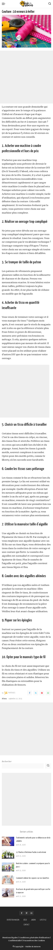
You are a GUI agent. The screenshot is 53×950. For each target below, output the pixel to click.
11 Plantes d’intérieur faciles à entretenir (31, 852)
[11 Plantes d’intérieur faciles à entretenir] (8, 854)
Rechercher (6, 761)
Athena (4, 699)
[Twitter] (35, 692)
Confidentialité (15, 940)
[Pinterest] (41, 692)
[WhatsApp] (48, 692)
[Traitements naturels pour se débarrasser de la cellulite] (8, 841)
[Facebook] (29, 692)
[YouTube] (31, 913)
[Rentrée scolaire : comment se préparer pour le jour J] (8, 867)
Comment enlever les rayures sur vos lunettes (32, 878)
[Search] (49, 3)
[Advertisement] (26, 77)
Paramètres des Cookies (34, 940)
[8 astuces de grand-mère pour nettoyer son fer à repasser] (8, 893)
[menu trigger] (4, 3)
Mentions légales (10, 937)
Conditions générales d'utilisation (34, 937)
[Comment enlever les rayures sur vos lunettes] (8, 880)
